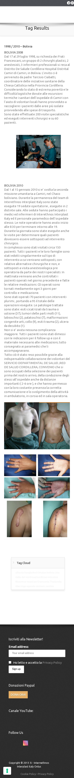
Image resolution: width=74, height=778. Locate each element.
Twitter (10, 743)
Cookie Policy (28, 774)
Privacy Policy (52, 662)
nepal (30, 581)
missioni (53, 577)
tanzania (44, 581)
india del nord (23, 577)
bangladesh (31, 572)
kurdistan (41, 577)
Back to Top (55, 765)
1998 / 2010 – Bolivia (18, 46)
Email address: (19, 646)
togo (23, 586)
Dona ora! (18, 694)
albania (19, 572)
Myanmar (21, 581)
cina (57, 572)
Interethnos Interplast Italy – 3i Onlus (14, 16)
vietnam (40, 586)
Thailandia (56, 581)
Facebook (18, 743)
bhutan (42, 572)
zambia (49, 586)
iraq (33, 577)
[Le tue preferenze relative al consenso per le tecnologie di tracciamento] (7, 771)
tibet (18, 586)
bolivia (50, 572)
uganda (31, 586)
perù (36, 581)
